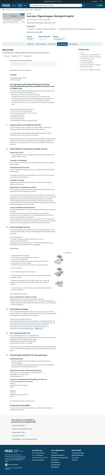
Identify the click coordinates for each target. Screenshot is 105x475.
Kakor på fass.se (55, 462)
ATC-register (75, 457)
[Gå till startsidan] (6, 5)
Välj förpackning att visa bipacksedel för (21, 60)
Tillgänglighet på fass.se (58, 455)
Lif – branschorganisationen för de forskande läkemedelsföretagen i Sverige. (15, 459)
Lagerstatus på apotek (78, 453)
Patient (14, 5)
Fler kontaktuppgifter (38, 460)
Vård (20, 5)
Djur (25, 5)
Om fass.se (54, 453)
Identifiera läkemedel (78, 455)
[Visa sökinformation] (84, 5)
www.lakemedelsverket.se (27, 328)
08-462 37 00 (41, 453)
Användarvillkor (55, 464)
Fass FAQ (74, 460)
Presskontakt (54, 460)
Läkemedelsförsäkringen (88, 29)
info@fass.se (39, 455)
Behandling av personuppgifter (59, 457)
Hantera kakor (55, 467)
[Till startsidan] (3, 9)
